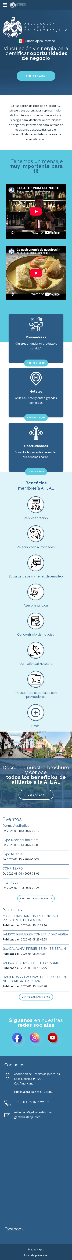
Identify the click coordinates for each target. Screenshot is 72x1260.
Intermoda (10, 882)
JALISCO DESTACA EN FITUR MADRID (31, 962)
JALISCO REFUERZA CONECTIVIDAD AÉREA (35, 934)
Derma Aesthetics (16, 825)
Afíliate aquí (36, 76)
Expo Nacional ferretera (20, 840)
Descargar (36, 794)
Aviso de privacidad (36, 1255)
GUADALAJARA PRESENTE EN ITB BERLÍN (34, 948)
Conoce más (36, 471)
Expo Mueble (12, 854)
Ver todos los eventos (36, 898)
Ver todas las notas (36, 996)
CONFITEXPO (13, 868)
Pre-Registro (36, 362)
